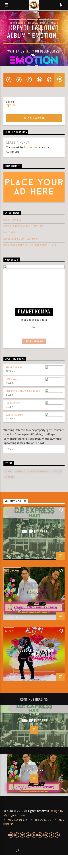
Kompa (32, 23)
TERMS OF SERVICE (17, 821)
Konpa (19, 471)
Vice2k (9, 477)
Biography (12, 510)
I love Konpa (13, 403)
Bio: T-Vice (9, 232)
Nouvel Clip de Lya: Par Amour (20, 239)
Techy (29, 51)
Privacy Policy (43, 821)
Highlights (17, 23)
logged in (30, 147)
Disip (8, 471)
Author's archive (34, 117)
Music (44, 23)
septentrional (39, 471)
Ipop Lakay (12, 379)
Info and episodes (34, 341)
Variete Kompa (14, 415)
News (54, 23)
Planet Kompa (14, 367)
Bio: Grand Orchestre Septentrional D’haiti (29, 245)
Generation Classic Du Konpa (23, 391)
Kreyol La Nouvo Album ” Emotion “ (23, 226)
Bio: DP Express (12, 220)
